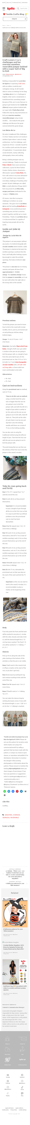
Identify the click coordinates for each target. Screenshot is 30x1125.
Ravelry (8, 1095)
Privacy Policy (14, 1109)
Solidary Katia (7, 1064)
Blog (22, 1095)
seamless (6, 817)
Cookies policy (5, 1109)
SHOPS (3, 2)
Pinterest (8, 1083)
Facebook (22, 1077)
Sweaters (8, 815)
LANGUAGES (24, 2)
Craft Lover (21, 83)
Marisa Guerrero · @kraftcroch (13, 74)
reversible (14, 817)
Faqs (23, 1054)
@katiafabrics (8, 1089)
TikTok (22, 1089)
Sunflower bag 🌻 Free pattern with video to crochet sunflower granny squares (15, 988)
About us (7, 1043)
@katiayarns (22, 1083)
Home (3, 25)
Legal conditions (19, 1108)
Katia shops (7, 1054)
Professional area (16, 2)
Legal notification (9, 1108)
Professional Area (22, 1064)
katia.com (8, 2)
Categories (14, 18)
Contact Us (22, 1043)
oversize (16, 815)
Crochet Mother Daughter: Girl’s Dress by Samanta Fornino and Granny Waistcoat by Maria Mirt (13, 947)
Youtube (8, 1077)
